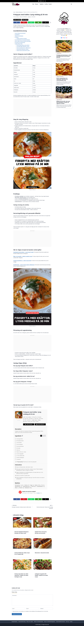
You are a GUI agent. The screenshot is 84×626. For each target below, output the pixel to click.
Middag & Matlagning (60, 76)
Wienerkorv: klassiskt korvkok (42, 552)
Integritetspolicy (14, 621)
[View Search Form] (71, 4)
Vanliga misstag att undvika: (22, 38)
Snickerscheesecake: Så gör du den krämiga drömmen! (45, 507)
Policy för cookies (29, 621)
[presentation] (22, 523)
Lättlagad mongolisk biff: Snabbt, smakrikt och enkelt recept (41, 575)
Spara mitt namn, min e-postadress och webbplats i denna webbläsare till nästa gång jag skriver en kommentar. (30, 611)
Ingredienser (17, 34)
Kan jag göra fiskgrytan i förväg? (22, 49)
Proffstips (17, 37)
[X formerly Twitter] (43, 1)
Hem (33, 4)
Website (41, 608)
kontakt (50, 4)
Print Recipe (25, 19)
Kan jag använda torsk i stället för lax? (24, 47)
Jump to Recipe (17, 19)
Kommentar (14, 595)
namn (13, 608)
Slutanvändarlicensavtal (60, 621)
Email (27, 608)
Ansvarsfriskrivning (21, 621)
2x (43, 435)
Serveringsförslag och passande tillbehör (22, 39)
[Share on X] (45, 22)
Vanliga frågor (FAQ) (18, 43)
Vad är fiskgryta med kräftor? (20, 33)
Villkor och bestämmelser (38, 621)
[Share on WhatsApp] (31, 22)
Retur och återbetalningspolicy (49, 621)
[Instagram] (45, 1)
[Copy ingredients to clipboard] (22, 435)
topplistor (42, 4)
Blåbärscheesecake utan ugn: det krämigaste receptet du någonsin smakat (63, 102)
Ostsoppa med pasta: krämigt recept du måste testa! (21, 506)
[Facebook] (39, 1)
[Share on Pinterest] (24, 22)
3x (44, 435)
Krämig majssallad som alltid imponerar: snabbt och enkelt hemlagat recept (21, 575)
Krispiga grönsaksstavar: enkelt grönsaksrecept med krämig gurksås (63, 56)
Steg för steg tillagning (19, 35)
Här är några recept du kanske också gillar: (23, 41)
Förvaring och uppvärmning (20, 42)
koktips (39, 624)
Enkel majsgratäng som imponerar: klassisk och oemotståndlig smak (62, 79)
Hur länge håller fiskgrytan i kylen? (23, 46)
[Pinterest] (41, 1)
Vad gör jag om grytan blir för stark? (23, 50)
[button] (15, 133)
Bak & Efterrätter (59, 99)
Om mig (46, 4)
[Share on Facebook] (16, 22)
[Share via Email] (38, 22)
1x (41, 435)
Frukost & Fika (59, 53)
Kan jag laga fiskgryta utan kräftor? (23, 45)
